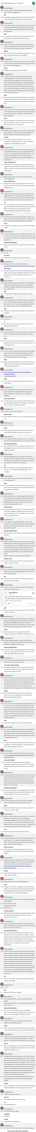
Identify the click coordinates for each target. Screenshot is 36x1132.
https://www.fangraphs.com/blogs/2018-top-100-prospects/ (19, 266)
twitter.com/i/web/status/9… (16, 600)
